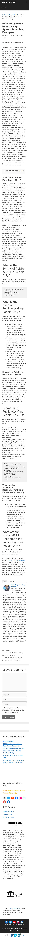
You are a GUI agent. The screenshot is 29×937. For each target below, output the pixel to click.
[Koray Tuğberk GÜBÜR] (6, 590)
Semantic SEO (7, 814)
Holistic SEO (9, 2)
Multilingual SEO (8, 817)
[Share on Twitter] (15, 935)
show (21, 170)
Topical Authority (8, 811)
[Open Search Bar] (26, 2)
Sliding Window (8, 741)
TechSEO (15, 15)
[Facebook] (22, 585)
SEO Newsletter (19, 924)
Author (4, 581)
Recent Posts (11, 581)
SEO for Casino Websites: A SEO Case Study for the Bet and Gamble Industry (13, 751)
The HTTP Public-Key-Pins (16, 560)
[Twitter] (25, 585)
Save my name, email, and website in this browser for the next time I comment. (14, 710)
